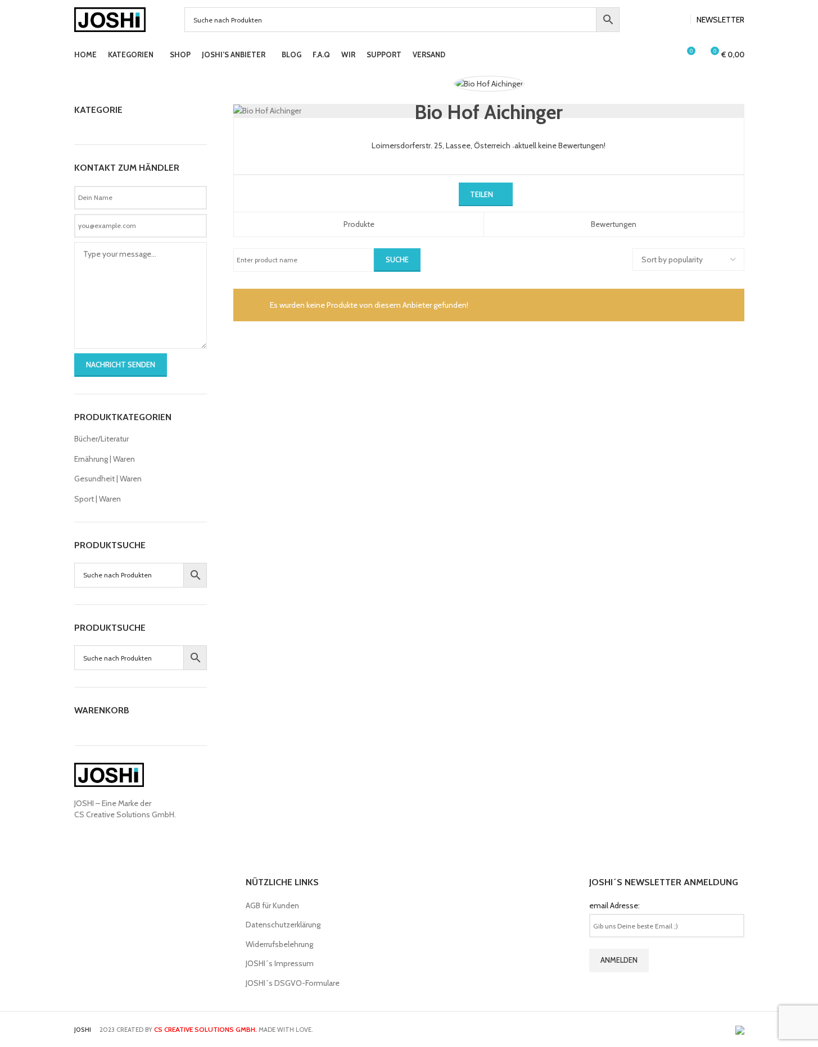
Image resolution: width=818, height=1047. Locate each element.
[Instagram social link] (678, 20)
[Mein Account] (666, 55)
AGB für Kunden (272, 905)
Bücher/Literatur (101, 439)
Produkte (359, 224)
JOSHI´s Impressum (280, 963)
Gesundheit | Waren (108, 479)
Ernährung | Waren (104, 459)
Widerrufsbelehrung (279, 944)
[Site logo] (110, 18)
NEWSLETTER (720, 20)
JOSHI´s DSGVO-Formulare (293, 983)
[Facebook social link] (664, 20)
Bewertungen (613, 224)
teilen (481, 194)
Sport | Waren (97, 499)
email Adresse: (614, 905)
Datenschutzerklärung (283, 924)
